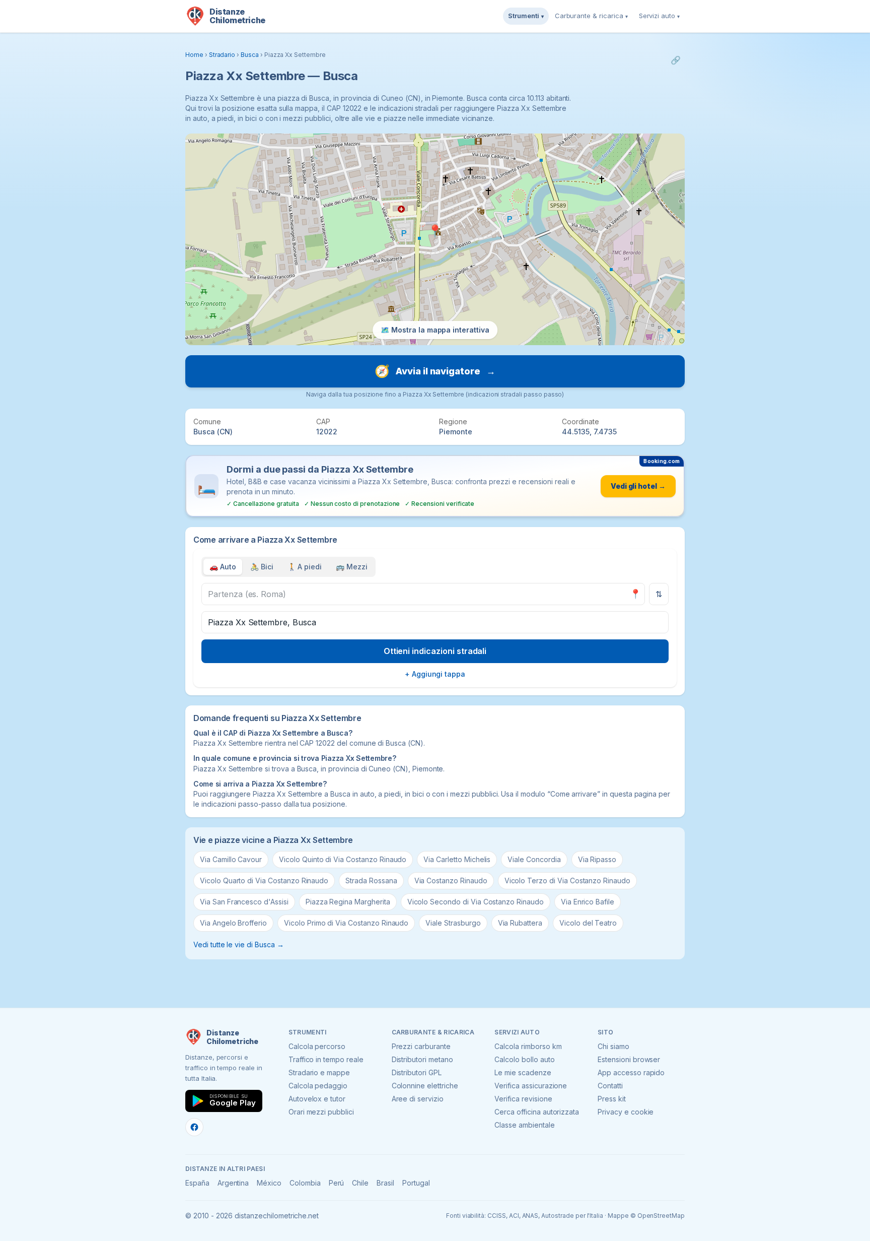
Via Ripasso (597, 859)
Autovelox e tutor (316, 1098)
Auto (222, 566)
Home (194, 54)
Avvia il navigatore (435, 371)
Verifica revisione (523, 1098)
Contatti (610, 1085)
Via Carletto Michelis (456, 859)
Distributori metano (422, 1059)
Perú (336, 1183)
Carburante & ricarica (591, 16)
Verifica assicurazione (530, 1085)
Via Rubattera (520, 923)
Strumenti (526, 16)
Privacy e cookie (626, 1111)
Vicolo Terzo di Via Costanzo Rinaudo (567, 880)
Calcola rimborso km (527, 1046)
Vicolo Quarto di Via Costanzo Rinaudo (264, 880)
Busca (250, 54)
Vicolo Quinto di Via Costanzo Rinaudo (342, 859)
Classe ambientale (524, 1125)
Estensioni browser (629, 1059)
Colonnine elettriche (425, 1085)
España (197, 1183)
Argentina (233, 1183)
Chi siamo (613, 1046)
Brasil (385, 1183)
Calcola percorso (316, 1046)
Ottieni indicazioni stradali (435, 651)
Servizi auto (659, 16)
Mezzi (352, 566)
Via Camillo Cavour (231, 859)
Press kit (612, 1098)
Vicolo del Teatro (588, 923)
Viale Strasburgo (452, 923)
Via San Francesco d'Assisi (244, 901)
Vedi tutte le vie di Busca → (238, 944)
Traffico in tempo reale (326, 1059)
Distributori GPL (417, 1072)
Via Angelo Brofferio (233, 923)
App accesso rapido (631, 1072)
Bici (261, 566)
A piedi (304, 566)
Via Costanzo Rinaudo (450, 880)
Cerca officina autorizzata (536, 1111)
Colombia (305, 1183)
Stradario (222, 54)
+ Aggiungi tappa (435, 674)
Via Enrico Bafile (587, 901)
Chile (360, 1183)
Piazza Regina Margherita (348, 901)
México (269, 1183)
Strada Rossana (371, 880)
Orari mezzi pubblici (321, 1111)
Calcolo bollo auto (524, 1059)
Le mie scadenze (522, 1072)
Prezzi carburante (421, 1046)
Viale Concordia (534, 859)
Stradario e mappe (319, 1072)
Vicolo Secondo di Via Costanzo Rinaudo (475, 901)
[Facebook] (194, 1127)
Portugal (416, 1183)
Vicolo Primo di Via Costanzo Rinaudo (346, 923)
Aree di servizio (418, 1098)
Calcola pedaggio (317, 1085)
